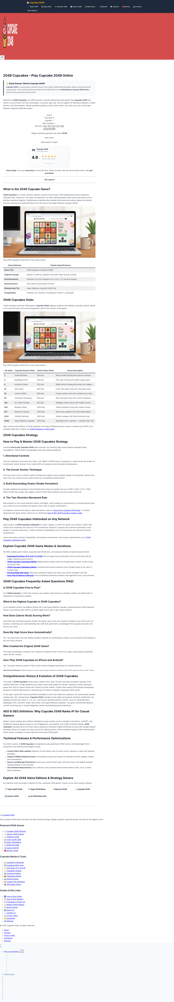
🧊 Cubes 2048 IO (11, 848)
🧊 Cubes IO (114, 6)
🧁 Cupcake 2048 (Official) (15, 831)
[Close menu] (0, 946)
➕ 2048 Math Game (12, 884)
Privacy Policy (9, 935)
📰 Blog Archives (11, 907)
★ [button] (42, 156)
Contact (7, 933)
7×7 (58, 126)
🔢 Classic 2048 (76, 6)
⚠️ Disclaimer (9, 918)
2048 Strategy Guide (11, 999)
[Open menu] (2, 57)
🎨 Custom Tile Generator (14, 882)
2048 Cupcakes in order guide (42, 429)
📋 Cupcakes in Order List (14, 902)
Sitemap (7, 941)
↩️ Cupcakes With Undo (14, 865)
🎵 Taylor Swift (33, 6)
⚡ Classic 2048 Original (14, 834)
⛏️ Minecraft (102, 6)
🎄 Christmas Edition (12, 873)
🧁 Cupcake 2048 (35, 2)
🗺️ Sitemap (8, 921)
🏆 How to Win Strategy (13, 899)
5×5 (49, 126)
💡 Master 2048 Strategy (14, 905)
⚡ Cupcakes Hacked (12, 871)
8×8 (62, 126)
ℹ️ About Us (9, 910)
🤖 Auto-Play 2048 (49, 129)
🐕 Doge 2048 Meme (37, 789)
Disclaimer (8, 938)
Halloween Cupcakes (15, 972)
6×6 (53, 126)
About (6, 930)
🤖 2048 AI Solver (11, 879)
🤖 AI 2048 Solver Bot (37, 796)
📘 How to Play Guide (13, 896)
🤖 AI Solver (137, 6)
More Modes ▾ (32, 10)
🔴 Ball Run (126, 6)
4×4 (45, 126)
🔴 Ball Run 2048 (11, 851)
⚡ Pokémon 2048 (11, 837)
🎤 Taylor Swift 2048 (12, 840)
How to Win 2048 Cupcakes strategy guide (64, 513)
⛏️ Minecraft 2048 (11, 845)
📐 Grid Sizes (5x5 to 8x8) (14, 868)
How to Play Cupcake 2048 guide (66, 510)
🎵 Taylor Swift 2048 (13, 789)
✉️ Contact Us (10, 913)
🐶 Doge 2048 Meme (12, 842)
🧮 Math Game (90, 6)
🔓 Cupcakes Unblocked (14, 862)
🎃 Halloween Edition (12, 876)
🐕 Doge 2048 (46, 6)
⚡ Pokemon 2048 (60, 6)
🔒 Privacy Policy (11, 916)
